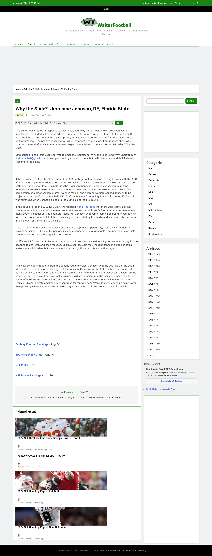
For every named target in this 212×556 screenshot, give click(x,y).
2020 (150, 290)
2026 (150, 254)
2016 (150, 313)
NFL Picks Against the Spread (76, 44)
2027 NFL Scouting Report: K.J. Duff (38, 491)
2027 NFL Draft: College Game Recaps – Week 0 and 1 (49, 438)
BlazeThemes (125, 550)
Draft (150, 168)
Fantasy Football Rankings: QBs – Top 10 (41, 455)
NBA (150, 198)
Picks (151, 222)
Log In (106, 9)
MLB (150, 192)
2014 (150, 325)
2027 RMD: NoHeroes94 (158, 389)
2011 (150, 343)
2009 (150, 355)
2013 (150, 331)
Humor (151, 186)
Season (152, 228)
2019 (150, 296)
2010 (150, 349)
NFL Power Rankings (28, 375)
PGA (150, 216)
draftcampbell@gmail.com (30, 158)
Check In (32, 44)
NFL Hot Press (155, 210)
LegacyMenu (18, 44)
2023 (150, 272)
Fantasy (152, 174)
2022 (150, 278)
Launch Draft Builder (172, 381)
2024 (150, 266)
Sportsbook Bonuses (103, 44)
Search (191, 101)
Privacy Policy (139, 550)
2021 (150, 284)
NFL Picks (21, 365)
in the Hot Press (85, 206)
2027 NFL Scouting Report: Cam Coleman (42, 527)
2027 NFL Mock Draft (48, 44)
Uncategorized (155, 234)
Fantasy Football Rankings (31, 344)
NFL (17, 101)
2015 (150, 319)
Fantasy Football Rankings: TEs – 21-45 (161, 3)
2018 (150, 302)
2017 (150, 307)
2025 (150, 260)
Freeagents (153, 180)
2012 (150, 337)
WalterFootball (114, 25)
